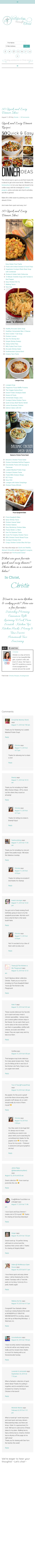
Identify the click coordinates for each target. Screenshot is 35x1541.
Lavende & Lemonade (18, 1371)
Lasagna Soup (10, 385)
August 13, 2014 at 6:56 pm (20, 1054)
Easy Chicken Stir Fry (13, 282)
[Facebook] (7, 660)
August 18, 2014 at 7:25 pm (20, 1236)
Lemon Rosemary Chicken (14, 405)
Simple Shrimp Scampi (13, 341)
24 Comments (25, 117)
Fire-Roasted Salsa (18, 553)
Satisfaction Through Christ (17, 20)
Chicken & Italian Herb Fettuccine (17, 274)
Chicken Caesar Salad (13, 522)
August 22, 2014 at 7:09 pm (20, 1340)
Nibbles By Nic (16, 1301)
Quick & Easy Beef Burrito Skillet (17, 403)
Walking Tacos (10, 284)
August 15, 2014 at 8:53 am (14, 1176)
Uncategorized (24, 675)
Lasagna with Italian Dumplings (16, 482)
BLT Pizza (9, 477)
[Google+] (9, 660)
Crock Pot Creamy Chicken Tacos (17, 535)
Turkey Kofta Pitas (12, 344)
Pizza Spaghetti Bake (13, 517)
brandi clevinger (16, 900)
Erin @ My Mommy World (20, 720)
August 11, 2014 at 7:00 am (20, 725)
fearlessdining (16, 840)
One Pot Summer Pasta (14, 532)
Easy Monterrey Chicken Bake (16, 527)
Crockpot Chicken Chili (13, 540)
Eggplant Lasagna (25, 550)
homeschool (6, 185)
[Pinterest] (8, 663)
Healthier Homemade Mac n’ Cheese (18, 331)
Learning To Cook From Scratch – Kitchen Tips (17, 622)
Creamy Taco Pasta (12, 354)
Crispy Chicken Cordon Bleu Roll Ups (18, 542)
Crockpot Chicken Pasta (14, 472)
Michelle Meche (16, 1408)
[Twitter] (4, 660)
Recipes (16, 675)
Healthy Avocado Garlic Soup (15, 329)
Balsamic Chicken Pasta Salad (16, 460)
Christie (15, 652)
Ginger (13, 1233)
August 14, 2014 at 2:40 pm (20, 1090)
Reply (7, 737)
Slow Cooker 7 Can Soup (14, 334)
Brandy (13, 777)
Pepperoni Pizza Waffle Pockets (17, 388)
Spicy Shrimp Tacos (12, 520)
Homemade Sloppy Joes (14, 398)
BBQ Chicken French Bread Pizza (17, 537)
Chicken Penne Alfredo (13, 485)
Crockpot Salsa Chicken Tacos (16, 400)
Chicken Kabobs (11, 525)
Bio (5, 648)
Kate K (13, 1005)
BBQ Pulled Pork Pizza (13, 346)
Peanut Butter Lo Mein (13, 530)
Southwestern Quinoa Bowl (15, 351)
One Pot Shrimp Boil (12, 339)
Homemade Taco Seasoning (17, 639)
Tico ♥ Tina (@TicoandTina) (20, 1085)
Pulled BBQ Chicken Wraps (15, 475)
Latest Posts (14, 648)
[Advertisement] (17, 85)
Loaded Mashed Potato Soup (16, 470)
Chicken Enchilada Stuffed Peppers (18, 462)
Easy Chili (9, 480)
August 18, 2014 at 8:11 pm (20, 1270)
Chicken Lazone (11, 336)
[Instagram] (6, 663)
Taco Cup (9, 287)
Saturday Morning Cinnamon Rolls (17, 614)
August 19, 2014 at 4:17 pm (20, 1303)
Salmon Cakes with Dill (13, 408)
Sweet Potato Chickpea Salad (16, 393)
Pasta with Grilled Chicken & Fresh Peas (19, 267)
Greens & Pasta (11, 395)
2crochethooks (16, 1337)
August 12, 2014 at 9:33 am (20, 1007)
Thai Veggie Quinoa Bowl (14, 390)
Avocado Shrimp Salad (13, 349)
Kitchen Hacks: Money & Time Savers (17, 630)
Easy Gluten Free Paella (14, 264)
